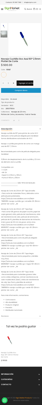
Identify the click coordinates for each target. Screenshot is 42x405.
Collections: (5, 112)
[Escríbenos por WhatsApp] (5, 400)
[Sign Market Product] (12, 9)
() (37, 9)
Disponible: (5, 99)
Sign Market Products (24, 398)
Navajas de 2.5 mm (18, 112)
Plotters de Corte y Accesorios (12, 114)
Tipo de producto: (7, 102)
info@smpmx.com (30, 2)
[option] (5, 27)
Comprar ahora (21, 90)
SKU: (2, 109)
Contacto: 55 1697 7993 (13, 2)
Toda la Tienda (30, 114)
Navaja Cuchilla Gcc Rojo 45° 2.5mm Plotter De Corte (9, 355)
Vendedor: (5, 105)
